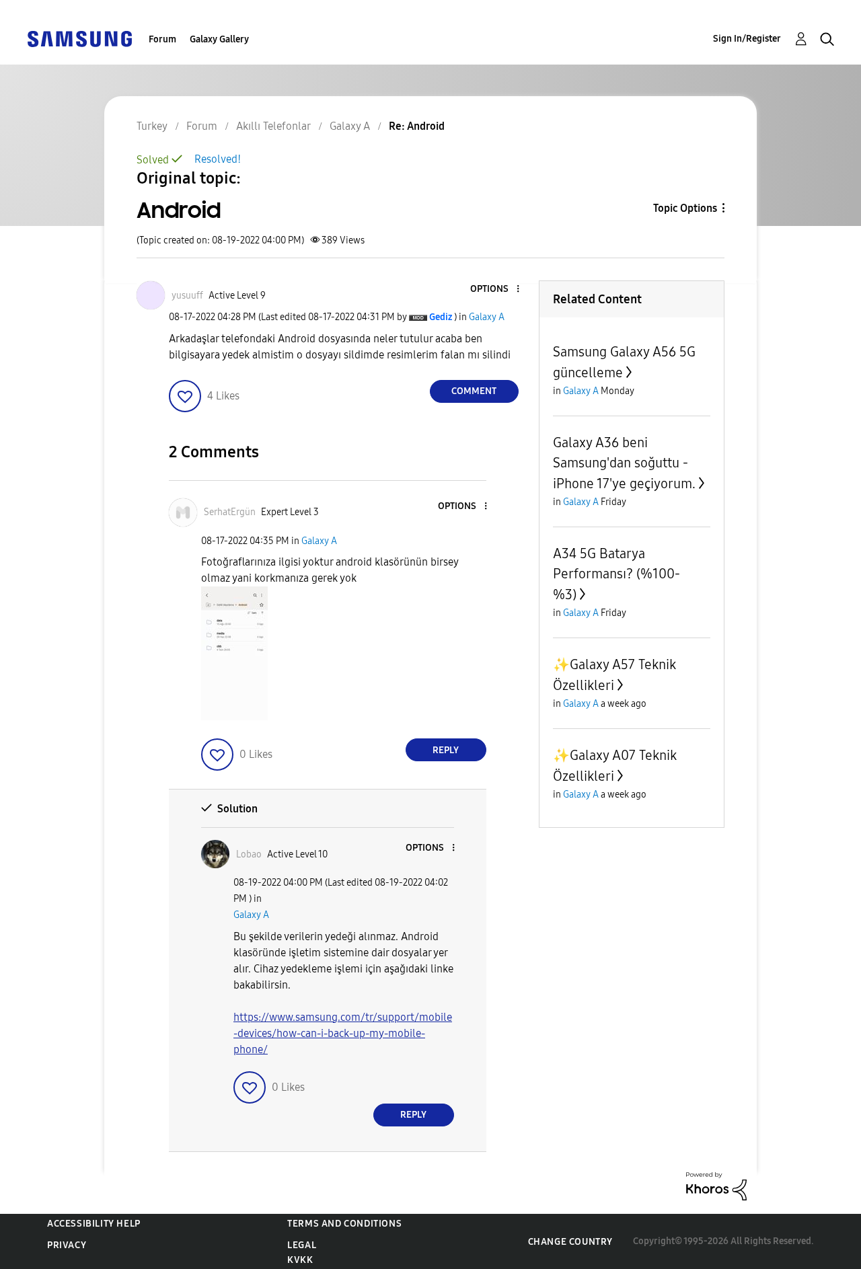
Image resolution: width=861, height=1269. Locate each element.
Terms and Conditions (344, 1223)
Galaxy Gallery (219, 39)
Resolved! (217, 159)
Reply (446, 750)
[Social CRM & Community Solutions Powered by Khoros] (716, 1185)
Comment (473, 391)
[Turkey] (79, 38)
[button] (495, 289)
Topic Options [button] (685, 208)
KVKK (300, 1260)
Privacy (66, 1245)
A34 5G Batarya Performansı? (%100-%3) (616, 574)
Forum (162, 39)
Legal (301, 1245)
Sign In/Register (747, 38)
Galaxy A (486, 317)
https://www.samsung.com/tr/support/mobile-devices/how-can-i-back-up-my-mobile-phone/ (342, 1033)
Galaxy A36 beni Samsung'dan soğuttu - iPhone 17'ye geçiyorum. (624, 463)
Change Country (570, 1241)
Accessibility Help (94, 1223)
